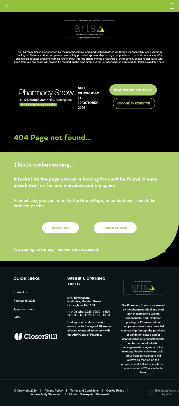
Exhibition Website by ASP (167, 392)
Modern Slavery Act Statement (89, 394)
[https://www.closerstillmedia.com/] (36, 348)
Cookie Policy (115, 390)
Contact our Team (115, 227)
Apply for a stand (24, 309)
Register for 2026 (25, 300)
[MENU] (173, 6)
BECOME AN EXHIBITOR (134, 103)
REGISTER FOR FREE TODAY (133, 90)
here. (162, 62)
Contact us (21, 292)
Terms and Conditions (84, 390)
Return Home (60, 227)
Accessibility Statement (46, 394)
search (6, 6)
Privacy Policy (54, 390)
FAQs (17, 317)
